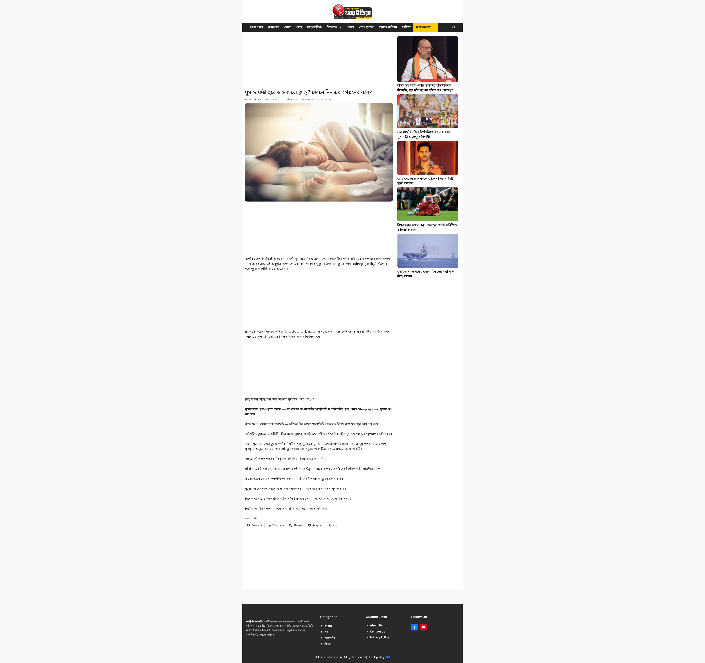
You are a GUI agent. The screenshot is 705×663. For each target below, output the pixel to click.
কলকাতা (273, 27)
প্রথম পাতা (256, 27)
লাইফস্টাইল (423, 27)
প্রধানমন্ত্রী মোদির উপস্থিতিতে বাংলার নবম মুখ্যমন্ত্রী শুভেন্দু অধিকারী (423, 134)
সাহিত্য (406, 27)
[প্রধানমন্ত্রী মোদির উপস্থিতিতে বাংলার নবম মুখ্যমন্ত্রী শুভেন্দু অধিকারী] (427, 112)
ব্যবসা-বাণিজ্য (388, 27)
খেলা (350, 27)
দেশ (299, 27)
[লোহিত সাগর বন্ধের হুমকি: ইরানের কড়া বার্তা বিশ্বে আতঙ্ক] (427, 251)
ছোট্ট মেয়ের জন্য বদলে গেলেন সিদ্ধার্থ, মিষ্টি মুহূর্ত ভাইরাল (425, 181)
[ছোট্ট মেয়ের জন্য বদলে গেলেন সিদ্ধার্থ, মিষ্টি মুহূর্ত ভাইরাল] (427, 158)
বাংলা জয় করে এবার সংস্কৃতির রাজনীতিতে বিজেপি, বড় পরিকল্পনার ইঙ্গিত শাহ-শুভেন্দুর (425, 88)
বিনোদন (332, 27)
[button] (453, 27)
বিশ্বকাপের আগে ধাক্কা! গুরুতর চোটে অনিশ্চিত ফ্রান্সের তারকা (427, 227)
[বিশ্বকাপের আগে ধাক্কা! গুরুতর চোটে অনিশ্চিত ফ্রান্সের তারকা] (427, 205)
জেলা (287, 27)
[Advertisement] (319, 61)
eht (387, 657)
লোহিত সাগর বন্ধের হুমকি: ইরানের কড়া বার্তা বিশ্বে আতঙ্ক (425, 274)
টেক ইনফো (366, 27)
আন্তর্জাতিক (314, 27)
